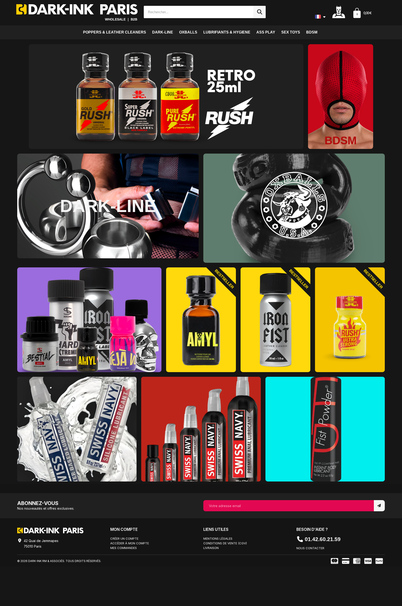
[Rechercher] (259, 12)
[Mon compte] (339, 11)
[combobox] (196, 12)
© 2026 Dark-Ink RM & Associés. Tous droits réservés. (59, 561)
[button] (362, 13)
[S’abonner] (379, 505)
